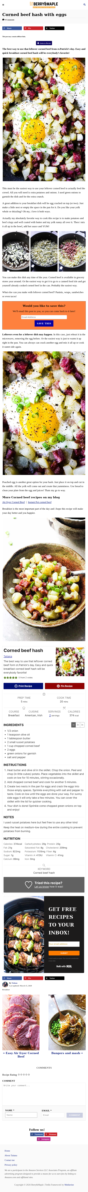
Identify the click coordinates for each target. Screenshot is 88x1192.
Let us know (41, 886)
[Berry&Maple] (44, 5)
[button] (5, 677)
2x (78, 725)
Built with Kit (64, 966)
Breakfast (6, 990)
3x (82, 725)
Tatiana (8, 656)
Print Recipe (25, 686)
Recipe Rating (9, 1074)
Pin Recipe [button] (66, 686)
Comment (8, 1081)
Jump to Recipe (45, 43)
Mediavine (69, 1185)
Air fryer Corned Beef (13, 502)
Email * (47, 1110)
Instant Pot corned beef (39, 502)
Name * (9, 1110)
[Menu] (3, 5)
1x (73, 725)
